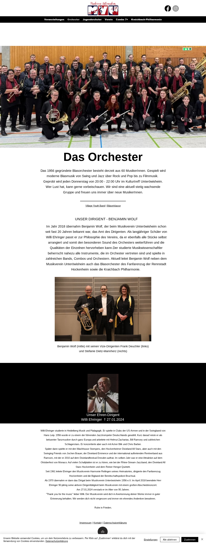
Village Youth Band (95, 205)
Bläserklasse (114, 205)
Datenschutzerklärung (115, 522)
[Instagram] (176, 8)
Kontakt (98, 522)
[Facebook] (168, 8)
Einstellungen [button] (151, 539)
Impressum (86, 522)
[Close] (202, 539)
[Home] (103, 532)
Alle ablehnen (170, 539)
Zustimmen (190, 539)
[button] (92, 19)
